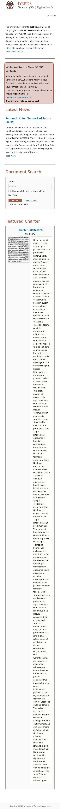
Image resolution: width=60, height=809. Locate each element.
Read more (10, 155)
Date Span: (13, 195)
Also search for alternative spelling (28, 191)
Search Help (31, 200)
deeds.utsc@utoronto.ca (19, 97)
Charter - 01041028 (30, 230)
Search (15, 200)
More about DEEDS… (15, 51)
